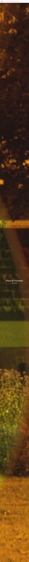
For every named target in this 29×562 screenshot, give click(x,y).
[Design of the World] (1, 1)
